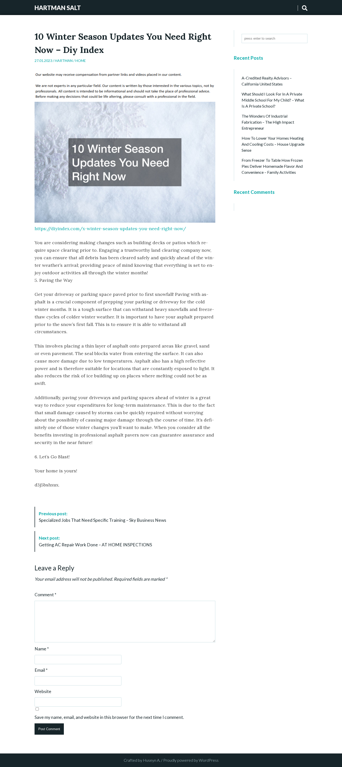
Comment (45, 594)
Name (42, 649)
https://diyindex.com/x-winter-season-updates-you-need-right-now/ (110, 228)
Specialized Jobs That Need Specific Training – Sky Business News (102, 517)
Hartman (64, 60)
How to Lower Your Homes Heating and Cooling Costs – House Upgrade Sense (273, 144)
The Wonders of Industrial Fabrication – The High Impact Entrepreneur (268, 122)
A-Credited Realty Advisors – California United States (267, 80)
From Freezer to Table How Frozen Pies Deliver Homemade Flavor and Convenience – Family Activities (272, 166)
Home (80, 60)
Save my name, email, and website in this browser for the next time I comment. (109, 717)
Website (43, 691)
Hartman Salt (58, 7)
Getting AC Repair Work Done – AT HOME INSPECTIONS (95, 541)
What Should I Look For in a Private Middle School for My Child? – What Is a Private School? (273, 100)
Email (41, 670)
